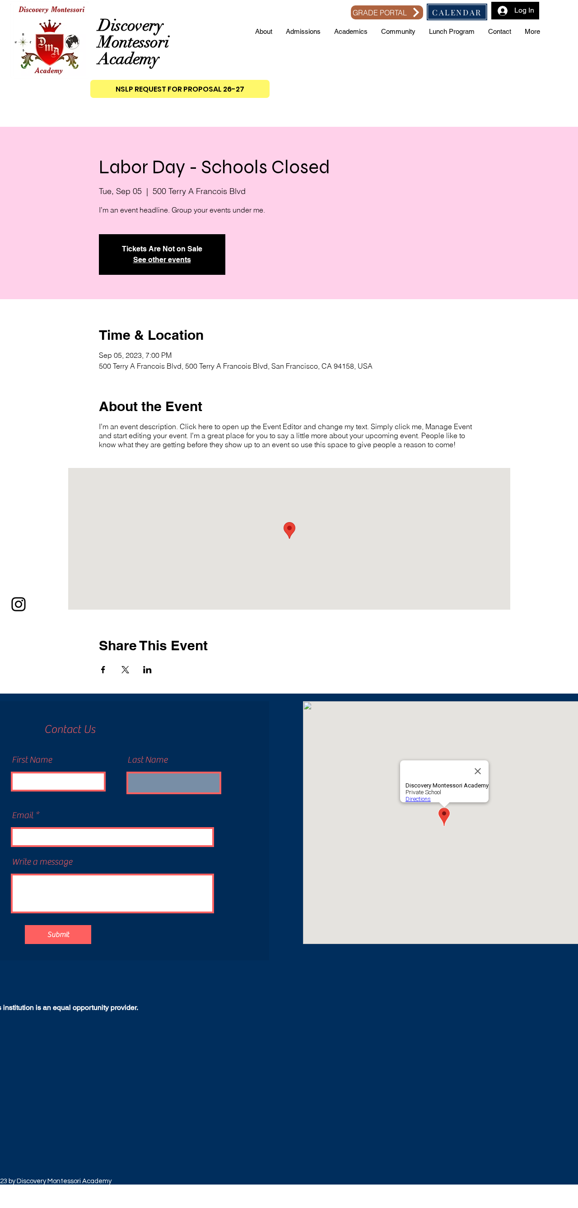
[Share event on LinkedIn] (147, 669)
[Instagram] (18, 604)
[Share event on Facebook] (103, 669)
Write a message (42, 861)
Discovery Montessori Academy (133, 42)
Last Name (147, 759)
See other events (162, 259)
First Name (32, 759)
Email (22, 815)
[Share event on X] (125, 669)
